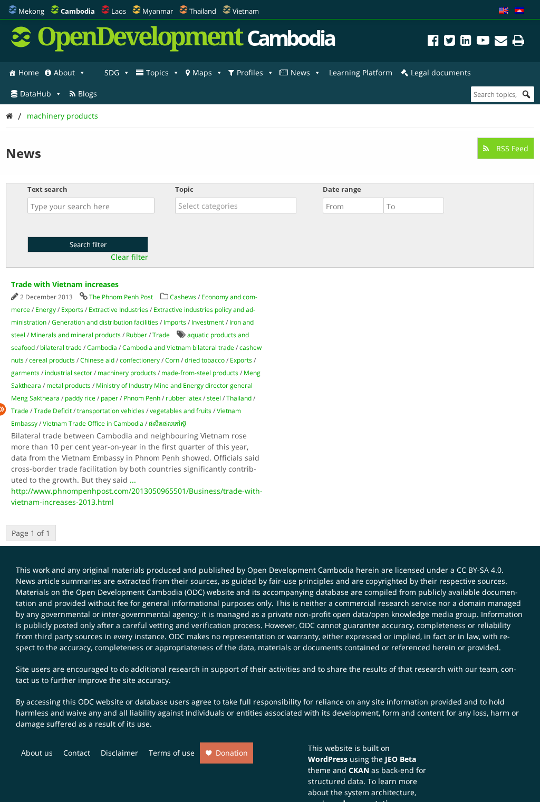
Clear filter (129, 257)
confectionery (140, 360)
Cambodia (102, 347)
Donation (232, 753)
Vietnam (246, 11)
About (64, 72)
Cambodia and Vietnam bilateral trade (178, 347)
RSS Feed (511, 148)
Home (28, 72)
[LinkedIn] (465, 42)
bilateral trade (61, 347)
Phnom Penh (141, 398)
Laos (118, 11)
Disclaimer (119, 753)
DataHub (35, 94)
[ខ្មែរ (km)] (519, 11)
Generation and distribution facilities (105, 322)
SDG (111, 72)
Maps (202, 72)
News (300, 72)
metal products (68, 385)
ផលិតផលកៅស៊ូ (167, 423)
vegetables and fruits (180, 410)
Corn (172, 360)
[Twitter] (449, 42)
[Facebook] (433, 42)
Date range (342, 189)
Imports (174, 322)
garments (25, 372)
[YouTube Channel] (483, 42)
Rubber (136, 334)
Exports (72, 309)
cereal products (52, 360)
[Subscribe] (501, 42)
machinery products (62, 116)
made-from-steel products (199, 372)
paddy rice (80, 398)
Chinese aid (97, 360)
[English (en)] (503, 11)
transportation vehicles (110, 410)
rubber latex (183, 398)
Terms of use (172, 753)
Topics (157, 72)
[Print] (518, 42)
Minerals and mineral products (76, 334)
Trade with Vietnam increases (65, 284)
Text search (47, 189)
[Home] (9, 116)
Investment (207, 322)
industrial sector (68, 372)
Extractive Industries (118, 309)
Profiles (250, 72)
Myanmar (157, 11)
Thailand (202, 11)
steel (214, 398)
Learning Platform (360, 72)
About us (37, 753)
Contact (76, 753)
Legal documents (441, 72)
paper (109, 398)
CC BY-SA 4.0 (479, 570)
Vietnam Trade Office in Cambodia (93, 423)
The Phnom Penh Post (121, 296)
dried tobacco (205, 360)
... (133, 480)
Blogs (87, 94)
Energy (45, 309)
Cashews (183, 296)
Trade (161, 334)
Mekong (31, 11)
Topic (184, 189)
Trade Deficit (53, 410)
